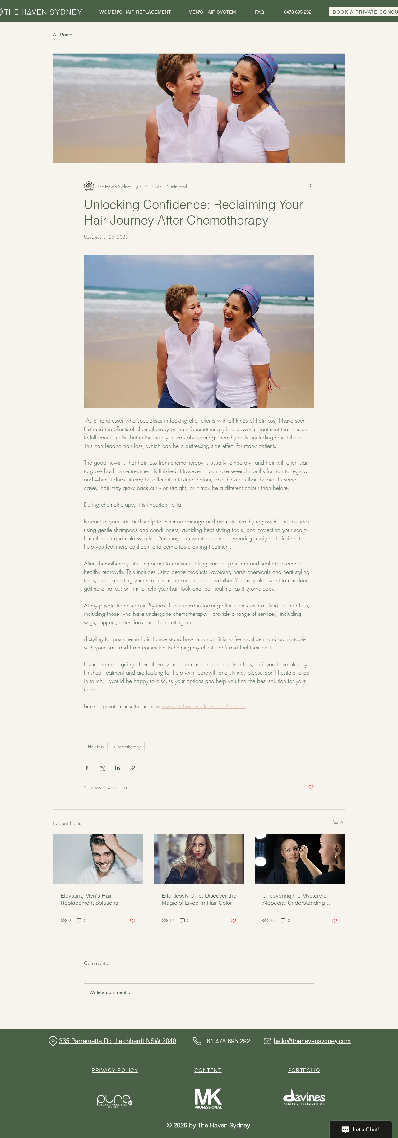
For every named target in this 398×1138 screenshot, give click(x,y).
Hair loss (96, 747)
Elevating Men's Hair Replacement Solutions (89, 899)
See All (338, 822)
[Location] (53, 1041)
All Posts (62, 35)
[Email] (267, 1041)
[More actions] (310, 186)
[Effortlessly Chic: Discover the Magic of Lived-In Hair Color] (199, 859)
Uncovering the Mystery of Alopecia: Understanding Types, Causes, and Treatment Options (295, 899)
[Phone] (197, 1041)
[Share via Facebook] (87, 768)
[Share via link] (133, 768)
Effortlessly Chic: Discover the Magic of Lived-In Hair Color (199, 899)
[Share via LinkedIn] (117, 768)
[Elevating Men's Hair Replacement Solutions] (98, 859)
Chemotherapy (127, 747)
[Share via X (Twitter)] (102, 768)
